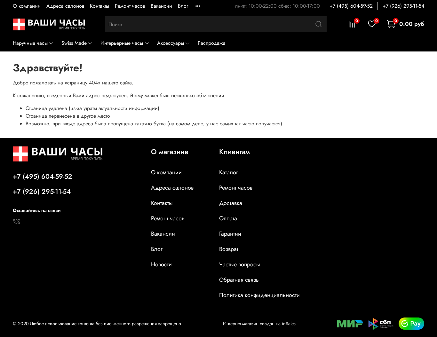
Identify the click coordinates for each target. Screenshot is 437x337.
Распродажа (212, 43)
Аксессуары (170, 43)
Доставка (230, 203)
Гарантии (230, 234)
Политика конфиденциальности (259, 295)
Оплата (228, 218)
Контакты (99, 6)
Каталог (228, 172)
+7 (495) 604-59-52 (351, 6)
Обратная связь (239, 280)
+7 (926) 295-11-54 (403, 6)
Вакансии (161, 6)
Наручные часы (30, 43)
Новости (161, 264)
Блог (183, 6)
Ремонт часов (130, 6)
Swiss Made (74, 43)
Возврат (228, 249)
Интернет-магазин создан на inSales (259, 323)
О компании (27, 6)
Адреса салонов (65, 6)
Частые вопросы (239, 264)
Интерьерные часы (121, 43)
